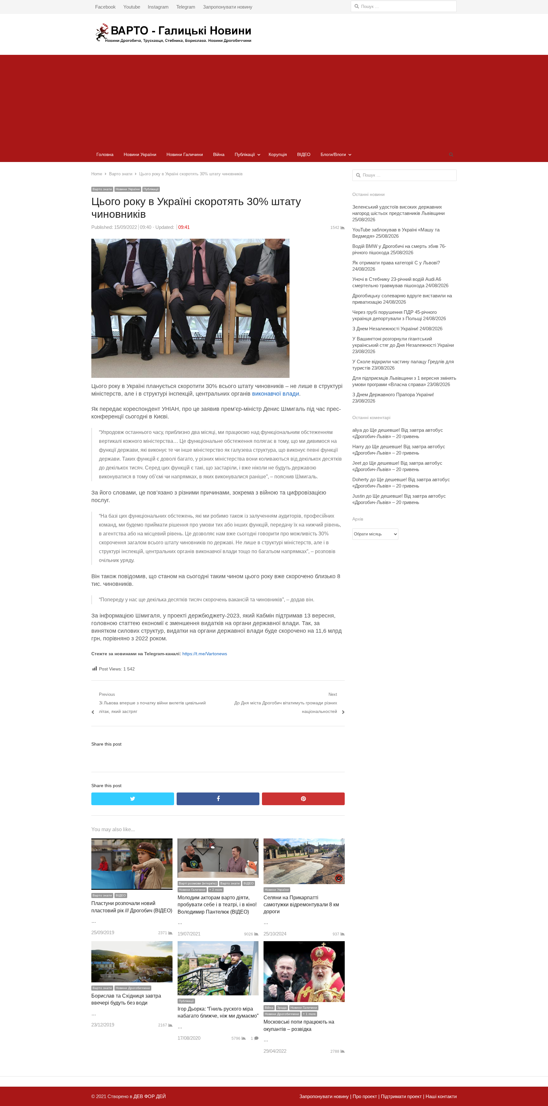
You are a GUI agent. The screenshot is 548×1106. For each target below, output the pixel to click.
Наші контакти (440, 1096)
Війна (219, 154)
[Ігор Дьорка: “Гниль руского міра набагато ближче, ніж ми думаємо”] (218, 945)
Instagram (158, 7)
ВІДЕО (303, 154)
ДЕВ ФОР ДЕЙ (150, 1096)
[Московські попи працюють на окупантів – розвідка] (304, 945)
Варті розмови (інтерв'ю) (198, 883)
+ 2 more (215, 889)
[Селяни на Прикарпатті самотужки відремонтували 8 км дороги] (304, 842)
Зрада (282, 1007)
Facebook (105, 7)
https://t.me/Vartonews (204, 653)
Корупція (278, 154)
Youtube (131, 7)
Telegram (185, 7)
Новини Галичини (184, 154)
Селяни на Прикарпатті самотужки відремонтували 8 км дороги (301, 905)
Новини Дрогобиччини (133, 988)
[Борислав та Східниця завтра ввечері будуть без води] (132, 945)
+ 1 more (309, 1014)
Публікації (245, 154)
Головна (105, 154)
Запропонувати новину (227, 7)
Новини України (140, 154)
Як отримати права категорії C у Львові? (396, 262)
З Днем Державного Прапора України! (393, 394)
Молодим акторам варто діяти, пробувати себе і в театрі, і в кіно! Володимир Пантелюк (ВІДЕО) (217, 905)
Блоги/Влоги (333, 154)
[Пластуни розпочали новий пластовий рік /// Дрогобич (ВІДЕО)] (132, 842)
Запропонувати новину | (325, 1096)
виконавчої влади (275, 394)
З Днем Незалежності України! (385, 328)
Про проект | (365, 1096)
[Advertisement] (274, 99)
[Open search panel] (451, 154)
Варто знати (102, 189)
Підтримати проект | (402, 1096)
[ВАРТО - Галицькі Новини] (274, 33)
